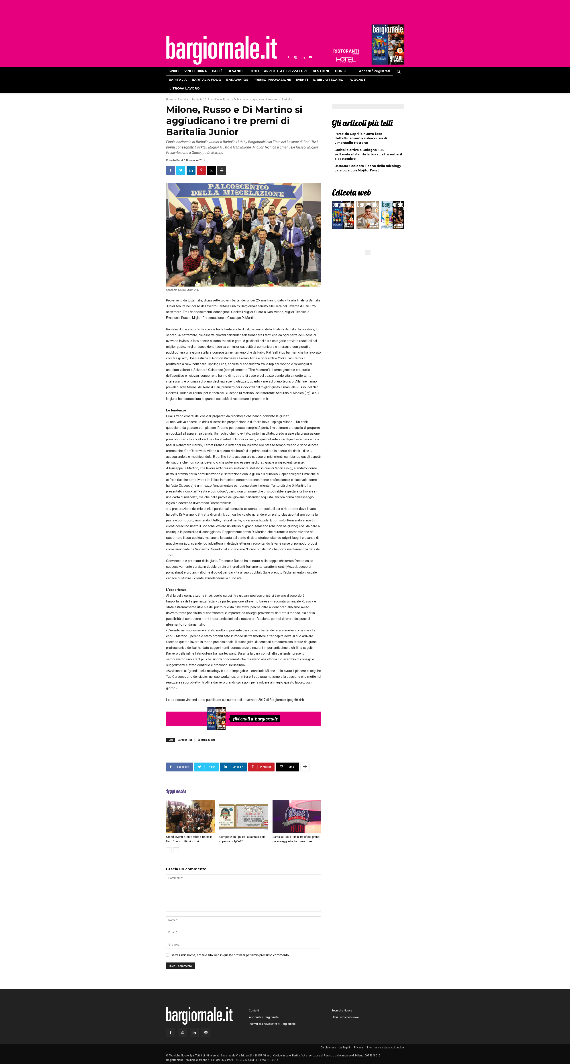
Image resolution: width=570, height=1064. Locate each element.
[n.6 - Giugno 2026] (367, 216)
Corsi (340, 71)
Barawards (237, 80)
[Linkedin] (303, 57)
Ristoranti (346, 52)
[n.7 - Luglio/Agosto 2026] (387, 45)
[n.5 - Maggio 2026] (392, 216)
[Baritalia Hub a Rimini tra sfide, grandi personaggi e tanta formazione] (297, 816)
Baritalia (178, 80)
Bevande (236, 71)
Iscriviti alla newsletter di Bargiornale (272, 1023)
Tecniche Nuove (342, 1010)
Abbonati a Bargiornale (255, 719)
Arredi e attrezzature (286, 71)
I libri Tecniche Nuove (345, 1017)
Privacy (358, 1047)
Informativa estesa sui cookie (385, 1047)
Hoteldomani (346, 60)
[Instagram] (295, 57)
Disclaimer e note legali (335, 1047)
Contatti (254, 1010)
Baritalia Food (206, 80)
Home (169, 99)
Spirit (174, 71)
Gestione (321, 71)
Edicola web (351, 192)
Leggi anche (176, 791)
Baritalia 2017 (200, 99)
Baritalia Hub (185, 739)
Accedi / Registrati (374, 71)
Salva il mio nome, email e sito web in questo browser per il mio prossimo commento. (230, 955)
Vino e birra (195, 71)
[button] (398, 72)
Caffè (217, 71)
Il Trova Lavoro (184, 88)
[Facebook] (288, 57)
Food (253, 71)
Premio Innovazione (272, 80)
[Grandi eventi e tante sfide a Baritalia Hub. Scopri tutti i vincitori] (190, 816)
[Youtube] (310, 57)
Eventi (302, 80)
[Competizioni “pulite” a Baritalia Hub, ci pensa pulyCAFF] (243, 816)
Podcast (357, 80)
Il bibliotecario (328, 80)
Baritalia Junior (206, 739)
